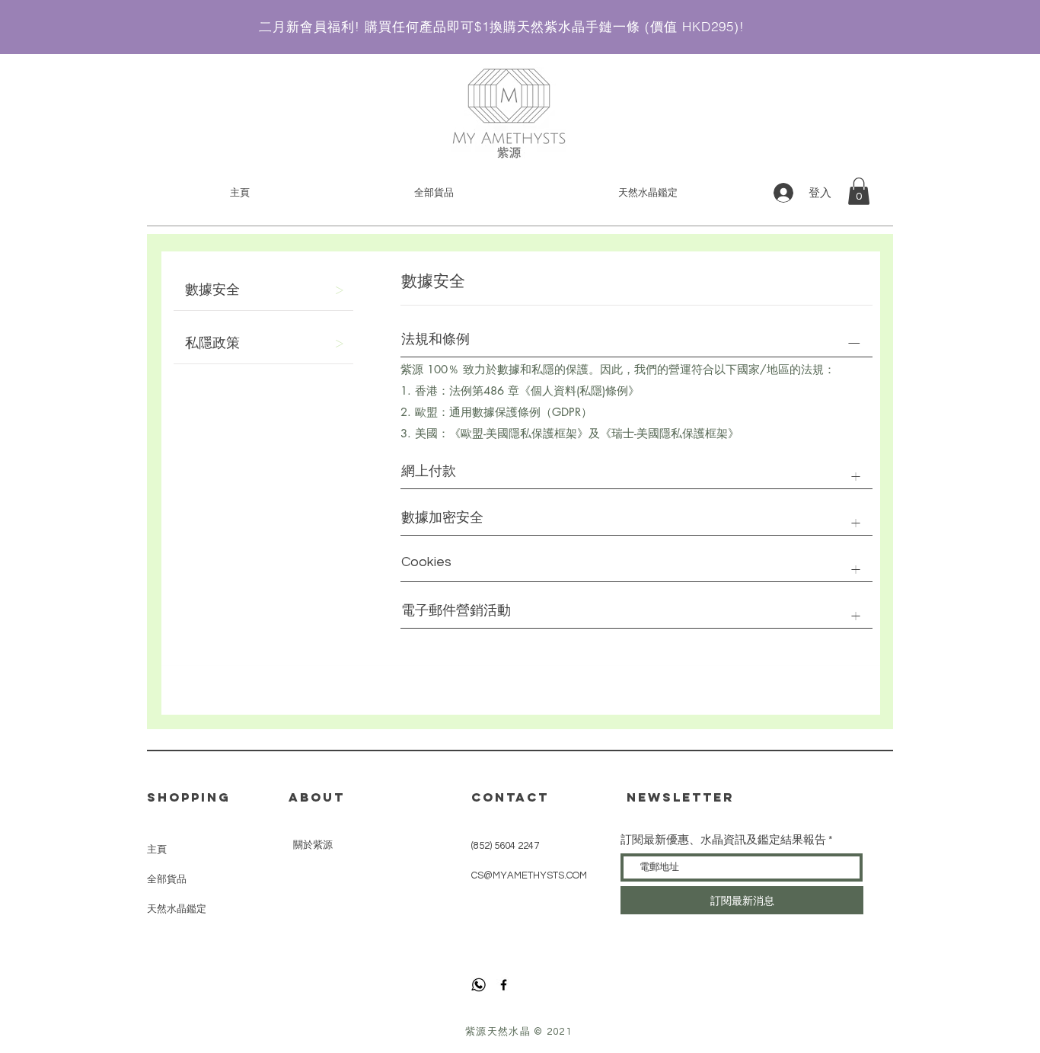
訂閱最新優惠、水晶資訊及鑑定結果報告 (723, 840)
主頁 (157, 849)
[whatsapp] (478, 985)
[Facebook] (503, 985)
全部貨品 (167, 879)
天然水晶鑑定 (176, 908)
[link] (858, 191)
